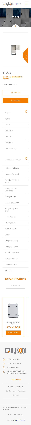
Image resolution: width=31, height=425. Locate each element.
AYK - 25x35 (13, 327)
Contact (15, 395)
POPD (10, 414)
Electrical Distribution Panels (12, 78)
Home (10, 387)
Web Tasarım (10, 420)
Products (21, 391)
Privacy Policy (18, 414)
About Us (19, 387)
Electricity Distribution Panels (13, 323)
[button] (26, 52)
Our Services (11, 391)
